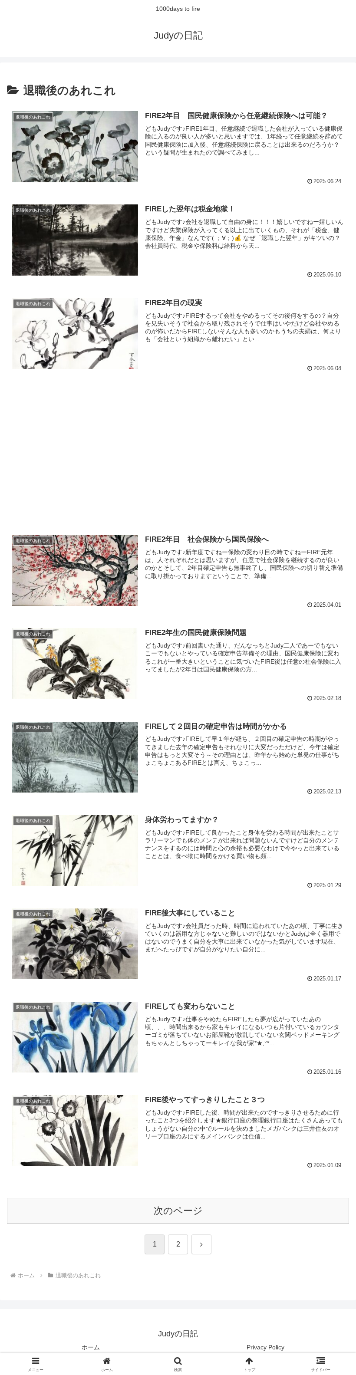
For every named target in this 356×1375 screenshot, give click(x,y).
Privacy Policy (265, 1347)
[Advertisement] (178, 446)
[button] (329, 1192)
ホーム (91, 1347)
